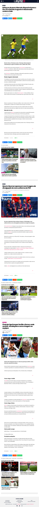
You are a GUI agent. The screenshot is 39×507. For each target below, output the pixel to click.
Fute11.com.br (19, 500)
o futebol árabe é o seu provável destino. (14, 258)
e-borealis (18, 504)
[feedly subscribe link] (16, 138)
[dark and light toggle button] (3, 1)
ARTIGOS (4, 322)
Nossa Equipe (7, 501)
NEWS (4, 5)
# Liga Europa (20, 458)
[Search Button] (38, 1)
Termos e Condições (7, 502)
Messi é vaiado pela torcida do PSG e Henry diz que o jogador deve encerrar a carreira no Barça (10, 313)
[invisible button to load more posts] (1, 496)
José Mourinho (19, 411)
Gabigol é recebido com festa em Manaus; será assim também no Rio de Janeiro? (28, 161)
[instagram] (22, 506)
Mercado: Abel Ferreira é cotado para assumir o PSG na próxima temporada (9, 298)
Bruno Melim (8, 14)
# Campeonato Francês (16, 282)
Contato (19, 502)
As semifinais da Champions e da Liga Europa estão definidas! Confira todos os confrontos (9, 474)
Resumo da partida (5, 485)
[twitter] (19, 506)
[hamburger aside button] (1, 1)
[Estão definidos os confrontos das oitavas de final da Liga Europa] (28, 466)
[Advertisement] (19, 27)
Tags (31, 500)
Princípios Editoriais (19, 501)
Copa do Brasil (22, 67)
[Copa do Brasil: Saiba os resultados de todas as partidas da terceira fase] (9, 153)
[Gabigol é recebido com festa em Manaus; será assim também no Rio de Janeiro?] (28, 153)
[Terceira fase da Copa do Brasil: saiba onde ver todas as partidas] (9, 168)
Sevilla (6, 380)
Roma (6, 405)
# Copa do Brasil (4, 145)
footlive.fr (28, 504)
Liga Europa (30, 366)
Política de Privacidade (31, 501)
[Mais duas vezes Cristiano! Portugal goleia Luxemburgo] (9, 481)
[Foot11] (19, 1)
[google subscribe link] (11, 138)
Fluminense (8, 73)
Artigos (21, 157)
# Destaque (14, 458)
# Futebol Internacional (6, 282)
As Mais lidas (7, 500)
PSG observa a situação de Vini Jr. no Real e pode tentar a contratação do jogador (28, 298)
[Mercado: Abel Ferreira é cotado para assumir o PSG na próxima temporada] (9, 291)
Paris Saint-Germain (8, 226)
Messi (31, 230)
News (3, 157)
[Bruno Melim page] (3, 15)
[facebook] (17, 506)
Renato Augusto (20, 92)
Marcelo (12, 112)
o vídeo (8, 265)
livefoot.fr (32, 504)
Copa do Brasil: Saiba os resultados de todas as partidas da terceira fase (10, 161)
